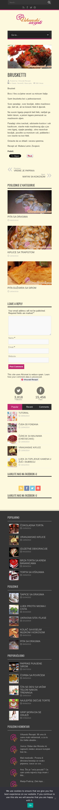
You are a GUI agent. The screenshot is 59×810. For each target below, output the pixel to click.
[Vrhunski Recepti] (29, 23)
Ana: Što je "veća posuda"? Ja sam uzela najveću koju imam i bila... (34, 772)
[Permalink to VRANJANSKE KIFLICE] (12, 455)
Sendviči (20, 83)
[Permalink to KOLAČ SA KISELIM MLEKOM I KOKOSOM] (14, 637)
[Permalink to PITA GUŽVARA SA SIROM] (30, 284)
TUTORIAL (24, 413)
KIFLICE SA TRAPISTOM (21, 252)
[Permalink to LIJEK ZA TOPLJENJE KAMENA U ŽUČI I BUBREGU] (12, 466)
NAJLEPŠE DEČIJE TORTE (35, 700)
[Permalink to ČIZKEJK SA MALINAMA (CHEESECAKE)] (12, 443)
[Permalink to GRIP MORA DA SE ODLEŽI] (14, 719)
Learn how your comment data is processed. (29, 375)
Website (12, 356)
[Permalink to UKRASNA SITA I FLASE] (14, 625)
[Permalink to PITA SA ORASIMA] (30, 213)
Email (11, 347)
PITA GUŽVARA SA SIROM (22, 287)
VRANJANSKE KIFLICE (30, 447)
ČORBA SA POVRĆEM (32, 675)
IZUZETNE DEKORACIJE (34, 548)
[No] (55, 798)
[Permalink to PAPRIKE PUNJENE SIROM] (14, 671)
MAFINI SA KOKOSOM (33, 175)
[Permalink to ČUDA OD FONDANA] (12, 432)
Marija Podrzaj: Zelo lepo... (32, 781)
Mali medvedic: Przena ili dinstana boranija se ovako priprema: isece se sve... (32, 761)
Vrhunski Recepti (24, 81)
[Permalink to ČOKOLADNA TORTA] (14, 533)
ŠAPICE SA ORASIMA (32, 594)
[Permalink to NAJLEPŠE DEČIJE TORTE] (14, 708)
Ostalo (14, 83)
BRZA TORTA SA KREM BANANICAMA (33, 562)
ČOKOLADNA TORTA (31, 525)
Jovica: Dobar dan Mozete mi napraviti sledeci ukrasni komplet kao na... (35, 749)
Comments (44, 407)
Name (11, 338)
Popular (14, 407)
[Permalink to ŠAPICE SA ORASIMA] (14, 602)
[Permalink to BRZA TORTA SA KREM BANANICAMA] (14, 568)
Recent (29, 407)
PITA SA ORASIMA (18, 216)
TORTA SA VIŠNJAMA (32, 572)
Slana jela (28, 83)
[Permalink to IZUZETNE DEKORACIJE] (14, 556)
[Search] (49, 2)
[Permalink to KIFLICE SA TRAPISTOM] (30, 248)
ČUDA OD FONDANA (28, 424)
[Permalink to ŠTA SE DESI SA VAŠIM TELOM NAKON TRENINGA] (14, 694)
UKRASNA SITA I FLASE (33, 617)
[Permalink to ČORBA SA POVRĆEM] (14, 682)
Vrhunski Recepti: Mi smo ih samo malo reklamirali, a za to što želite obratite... (34, 737)
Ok (30, 805)
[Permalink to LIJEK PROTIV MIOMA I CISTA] (14, 613)
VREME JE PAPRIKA (24, 169)
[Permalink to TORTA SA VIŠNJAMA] (14, 579)
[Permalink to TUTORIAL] (12, 420)
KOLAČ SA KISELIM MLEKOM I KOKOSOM (32, 631)
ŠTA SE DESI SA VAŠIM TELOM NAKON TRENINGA (33, 690)
